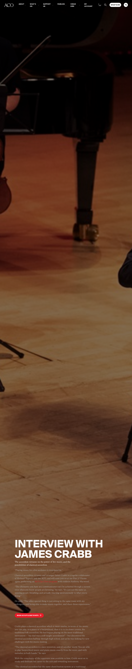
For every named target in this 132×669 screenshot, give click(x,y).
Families (61, 4)
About (21, 4)
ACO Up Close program (46, 582)
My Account (88, 5)
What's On (33, 5)
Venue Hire (73, 5)
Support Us (47, 5)
